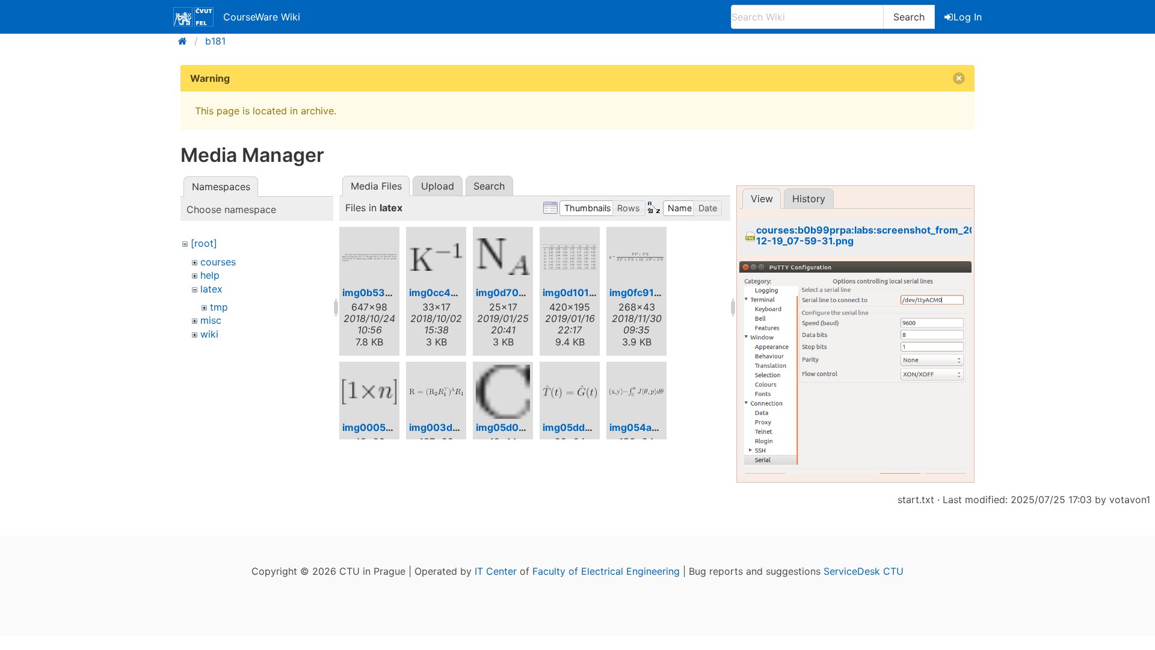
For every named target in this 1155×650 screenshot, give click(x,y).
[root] (204, 243)
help (210, 275)
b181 (215, 41)
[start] (186, 41)
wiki (209, 334)
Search (909, 17)
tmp (219, 307)
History (808, 199)
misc (210, 320)
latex (211, 289)
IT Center (496, 571)
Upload (437, 186)
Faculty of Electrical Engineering (606, 571)
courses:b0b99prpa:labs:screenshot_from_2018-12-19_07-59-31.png (874, 235)
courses (218, 262)
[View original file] (855, 375)
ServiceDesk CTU (864, 571)
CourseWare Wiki (261, 17)
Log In (967, 17)
